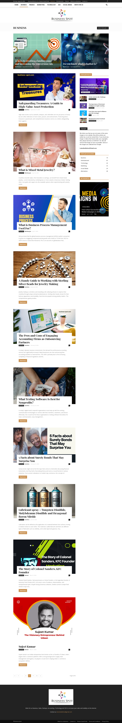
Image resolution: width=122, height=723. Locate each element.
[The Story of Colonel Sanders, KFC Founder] (44, 557)
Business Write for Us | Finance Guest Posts (38, 1)
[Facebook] (107, 1)
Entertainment (59, 1)
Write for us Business (76, 1)
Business (53, 1)
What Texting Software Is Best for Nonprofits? (39, 400)
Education (91, 107)
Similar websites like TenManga (97, 97)
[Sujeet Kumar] (44, 622)
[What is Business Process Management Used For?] (44, 212)
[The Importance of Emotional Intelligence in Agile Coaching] (83, 105)
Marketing (41, 5)
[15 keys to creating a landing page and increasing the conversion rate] (37, 54)
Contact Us (84, 1)
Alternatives (84, 171)
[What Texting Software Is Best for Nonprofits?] (44, 385)
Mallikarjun (18, 66)
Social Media (67, 5)
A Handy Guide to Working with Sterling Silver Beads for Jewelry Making (43, 282)
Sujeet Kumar (27, 646)
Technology (51, 5)
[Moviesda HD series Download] (83, 120)
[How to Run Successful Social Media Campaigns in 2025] (94, 200)
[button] (106, 5)
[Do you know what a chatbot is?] (85, 54)
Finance (67, 1)
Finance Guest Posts (82, 721)
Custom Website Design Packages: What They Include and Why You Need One (93, 87)
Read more (23, 125)
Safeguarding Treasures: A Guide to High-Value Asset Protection (41, 104)
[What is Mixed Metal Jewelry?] (44, 152)
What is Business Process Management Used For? (43, 226)
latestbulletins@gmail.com (64, 712)
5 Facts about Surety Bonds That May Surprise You (41, 459)
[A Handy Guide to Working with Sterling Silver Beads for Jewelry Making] (44, 268)
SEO (59, 5)
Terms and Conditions (94, 721)
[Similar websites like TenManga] (83, 98)
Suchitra (27, 109)
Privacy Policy (105, 721)
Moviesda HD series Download (97, 118)
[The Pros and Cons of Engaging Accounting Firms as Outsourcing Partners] (44, 326)
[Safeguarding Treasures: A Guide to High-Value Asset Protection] (44, 90)
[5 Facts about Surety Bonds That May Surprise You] (44, 445)
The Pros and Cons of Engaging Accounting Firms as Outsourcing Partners (40, 339)
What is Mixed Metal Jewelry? (37, 170)
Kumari (27, 575)
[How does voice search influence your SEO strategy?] (83, 113)
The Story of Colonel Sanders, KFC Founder (40, 570)
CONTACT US (97, 140)
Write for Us (78, 5)
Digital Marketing (85, 92)
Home (16, 5)
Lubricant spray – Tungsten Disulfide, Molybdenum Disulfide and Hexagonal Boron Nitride (43, 513)
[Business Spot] (61, 15)
